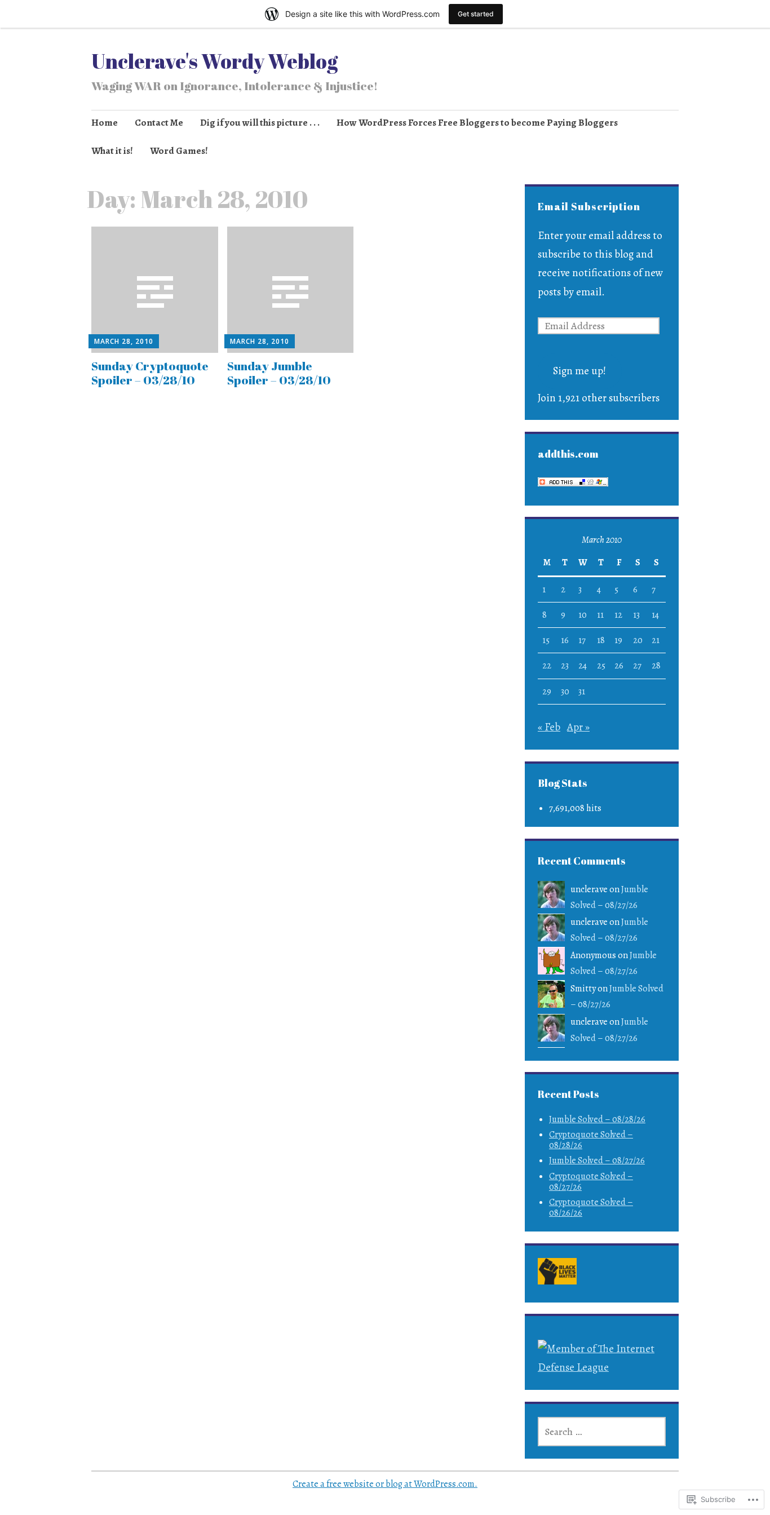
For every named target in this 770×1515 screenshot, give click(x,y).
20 (638, 640)
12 (618, 615)
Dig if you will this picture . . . (260, 122)
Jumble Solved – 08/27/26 (597, 1160)
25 (601, 665)
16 (565, 640)
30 (565, 691)
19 (618, 640)
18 (601, 640)
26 (618, 665)
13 (636, 615)
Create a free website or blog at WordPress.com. (385, 1484)
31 (581, 691)
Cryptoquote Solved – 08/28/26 (591, 1139)
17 (582, 640)
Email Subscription (589, 206)
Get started (476, 14)
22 (546, 665)
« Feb (549, 727)
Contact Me (159, 122)
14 (655, 615)
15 (546, 640)
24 (582, 665)
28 (656, 665)
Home (104, 122)
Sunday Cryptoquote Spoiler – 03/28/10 (150, 373)
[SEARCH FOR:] (602, 1431)
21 (656, 640)
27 (637, 665)
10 (582, 615)
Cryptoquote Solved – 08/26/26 (591, 1207)
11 (600, 615)
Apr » (578, 727)
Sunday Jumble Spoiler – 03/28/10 (279, 373)
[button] (557, 1274)
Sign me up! (579, 371)
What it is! (112, 150)
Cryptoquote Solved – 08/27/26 (591, 1181)
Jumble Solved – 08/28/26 (597, 1119)
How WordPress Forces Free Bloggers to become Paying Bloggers (477, 122)
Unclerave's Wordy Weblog (214, 60)
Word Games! (179, 150)
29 (546, 691)
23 (565, 665)
